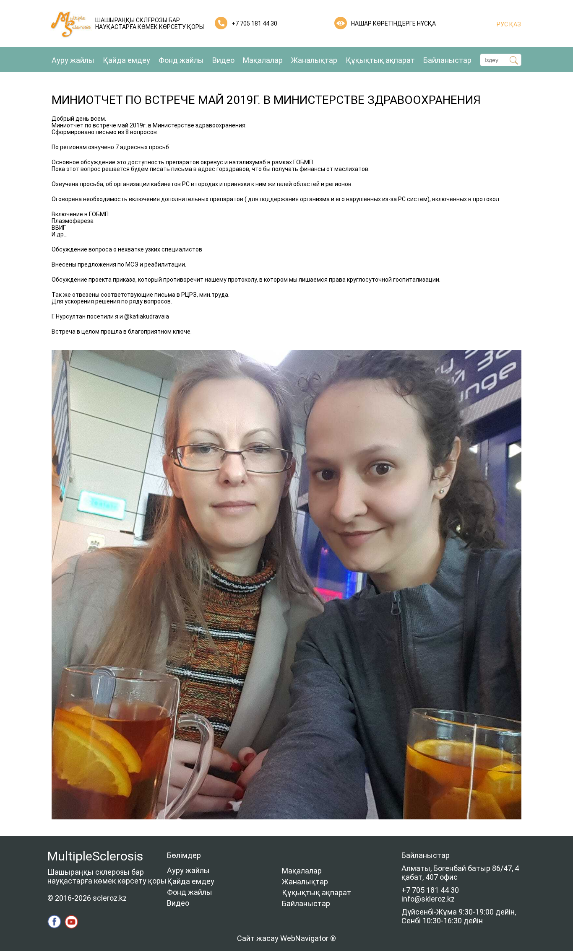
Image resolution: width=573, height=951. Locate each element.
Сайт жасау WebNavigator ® (286, 938)
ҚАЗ (514, 24)
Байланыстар (447, 60)
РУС (502, 24)
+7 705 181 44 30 (254, 23)
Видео (223, 60)
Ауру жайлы (73, 60)
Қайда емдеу (126, 60)
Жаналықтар (314, 60)
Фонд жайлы (181, 60)
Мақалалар (263, 60)
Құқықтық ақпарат (380, 60)
